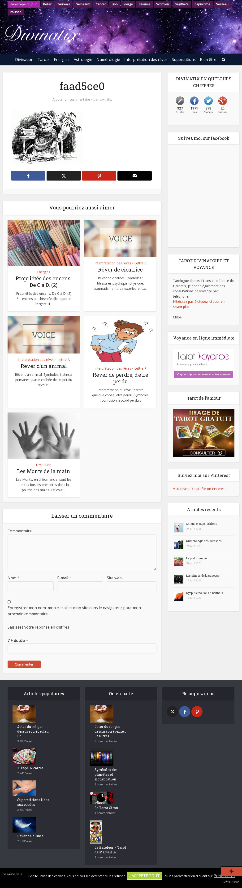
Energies (61, 59)
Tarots (44, 59)
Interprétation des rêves (146, 59)
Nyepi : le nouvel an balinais (204, 593)
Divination (24, 59)
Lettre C (140, 263)
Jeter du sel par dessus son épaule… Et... (33, 731)
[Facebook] (184, 711)
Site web (114, 577)
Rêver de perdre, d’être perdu (120, 378)
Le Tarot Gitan (106, 808)
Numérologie (108, 59)
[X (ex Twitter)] (172, 711)
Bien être (208, 59)
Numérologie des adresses (204, 541)
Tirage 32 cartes (30, 768)
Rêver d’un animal (44, 365)
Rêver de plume (30, 836)
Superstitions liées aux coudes (33, 802)
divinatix (105, 99)
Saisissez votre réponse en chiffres (38, 627)
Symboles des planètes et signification (106, 774)
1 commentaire (105, 813)
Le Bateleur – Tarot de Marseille (110, 849)
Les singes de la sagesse (202, 575)
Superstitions (184, 59)
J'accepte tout (145, 875)
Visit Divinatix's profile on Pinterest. (199, 488)
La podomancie (196, 558)
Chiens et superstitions (201, 524)
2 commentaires (106, 784)
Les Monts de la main (43, 471)
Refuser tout (230, 882)
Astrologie (83, 59)
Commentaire (20, 531)
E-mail (64, 577)
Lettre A (63, 359)
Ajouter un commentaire (71, 99)
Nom (13, 577)
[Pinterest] (197, 711)
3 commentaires (106, 741)
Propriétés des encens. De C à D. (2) (44, 282)
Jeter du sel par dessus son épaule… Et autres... (110, 731)
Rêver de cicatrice (120, 269)
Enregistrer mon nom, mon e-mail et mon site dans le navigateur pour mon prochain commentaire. (74, 610)
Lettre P (140, 368)
